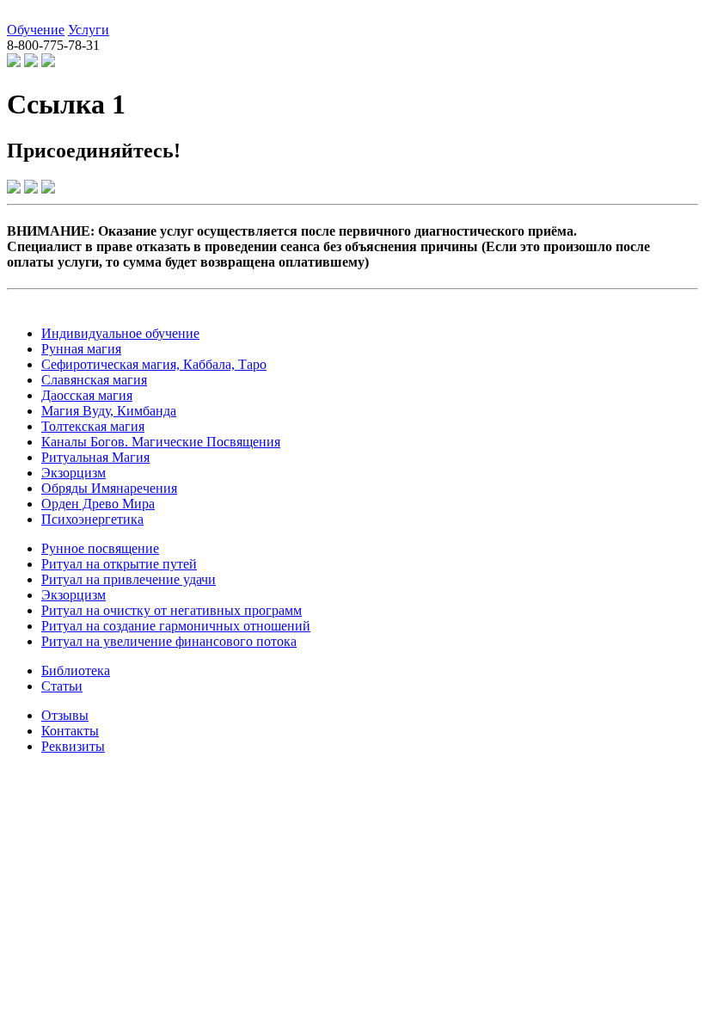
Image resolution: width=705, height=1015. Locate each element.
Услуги (88, 29)
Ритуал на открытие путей (119, 564)
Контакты (70, 730)
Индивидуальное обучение (120, 333)
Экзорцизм (73, 472)
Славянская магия (94, 379)
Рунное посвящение (100, 548)
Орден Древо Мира (98, 503)
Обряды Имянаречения (109, 488)
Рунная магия (81, 348)
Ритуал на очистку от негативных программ (171, 610)
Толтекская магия (92, 426)
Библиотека (75, 670)
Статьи (62, 686)
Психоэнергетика (92, 519)
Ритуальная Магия (95, 457)
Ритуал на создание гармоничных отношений (175, 625)
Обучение (35, 29)
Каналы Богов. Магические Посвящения (160, 441)
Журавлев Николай (63, 14)
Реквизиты (73, 746)
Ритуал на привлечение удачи (128, 579)
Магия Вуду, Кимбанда (108, 410)
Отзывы (65, 715)
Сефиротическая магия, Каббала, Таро (154, 364)
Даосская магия (86, 395)
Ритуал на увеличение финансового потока (169, 641)
